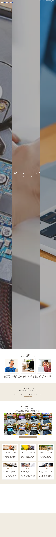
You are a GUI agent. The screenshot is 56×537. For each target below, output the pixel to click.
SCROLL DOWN (28, 347)
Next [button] (51, 528)
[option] (12, 528)
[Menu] (54, 2)
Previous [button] (4, 528)
